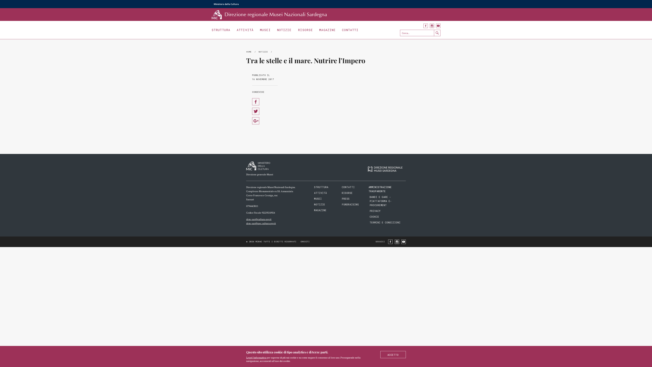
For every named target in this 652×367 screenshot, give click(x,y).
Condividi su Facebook (255, 101)
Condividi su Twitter (255, 111)
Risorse (305, 30)
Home (249, 51)
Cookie (374, 216)
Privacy (375, 211)
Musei (265, 30)
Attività (245, 30)
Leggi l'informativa (256, 357)
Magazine (327, 30)
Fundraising (350, 204)
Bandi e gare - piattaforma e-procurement (381, 201)
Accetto (393, 354)
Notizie (284, 30)
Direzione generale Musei (259, 174)
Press (346, 198)
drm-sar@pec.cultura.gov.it (261, 223)
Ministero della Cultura (226, 4)
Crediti (305, 241)
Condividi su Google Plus (255, 120)
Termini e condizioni (385, 222)
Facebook (425, 26)
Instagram (432, 26)
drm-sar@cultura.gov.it (258, 219)
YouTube (438, 26)
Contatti (350, 30)
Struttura (221, 30)
